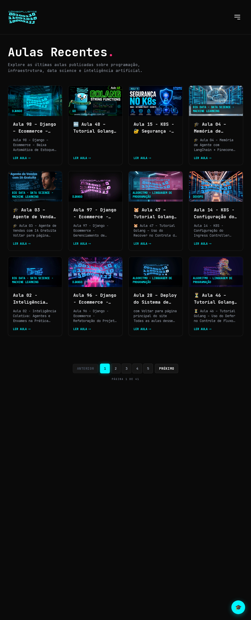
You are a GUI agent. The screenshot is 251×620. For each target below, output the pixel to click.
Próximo (166, 368)
